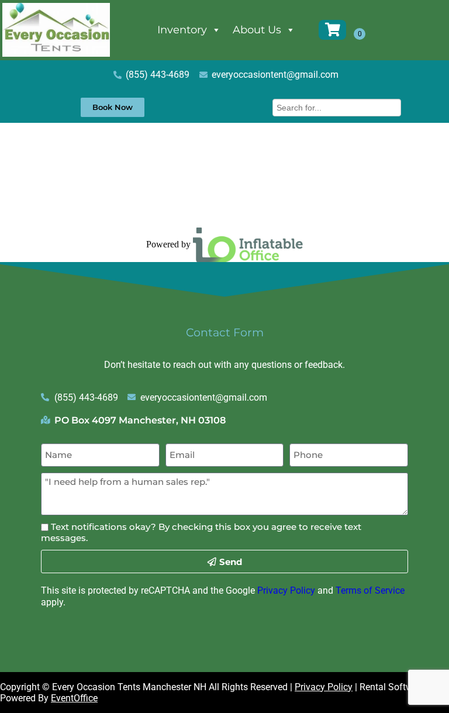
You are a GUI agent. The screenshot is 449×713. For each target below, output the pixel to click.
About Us (257, 29)
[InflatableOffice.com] (248, 244)
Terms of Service (370, 590)
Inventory (182, 29)
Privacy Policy (286, 590)
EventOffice (74, 698)
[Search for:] (336, 106)
